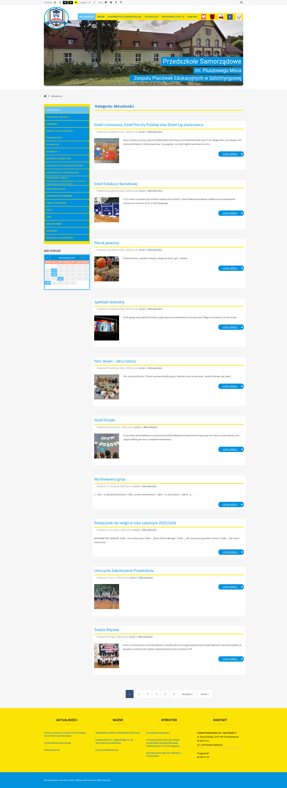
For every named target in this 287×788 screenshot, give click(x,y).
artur (142, 132)
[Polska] (203, 16)
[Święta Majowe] (106, 655)
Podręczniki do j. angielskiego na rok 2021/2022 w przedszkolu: (114, 741)
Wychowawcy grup (109, 479)
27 (48, 282)
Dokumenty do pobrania (59, 195)
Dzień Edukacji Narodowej (116, 183)
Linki (48, 216)
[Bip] (221, 16)
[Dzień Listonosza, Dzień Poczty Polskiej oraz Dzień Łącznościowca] (106, 150)
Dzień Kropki (104, 420)
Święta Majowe (106, 629)
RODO (49, 209)
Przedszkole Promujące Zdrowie (64, 165)
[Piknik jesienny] (106, 268)
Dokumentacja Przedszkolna (124, 16)
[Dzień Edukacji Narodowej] (106, 209)
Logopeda (51, 123)
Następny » (187, 694)
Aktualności (86, 16)
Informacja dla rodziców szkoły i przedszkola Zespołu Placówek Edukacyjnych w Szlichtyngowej (163, 742)
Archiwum (51, 230)
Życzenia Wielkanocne (106, 749)
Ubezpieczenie (53, 223)
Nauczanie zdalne (55, 188)
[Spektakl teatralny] (106, 327)
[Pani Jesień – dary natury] (106, 386)
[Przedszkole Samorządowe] (56, 18)
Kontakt (192, 16)
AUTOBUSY (51, 151)
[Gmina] (212, 16)
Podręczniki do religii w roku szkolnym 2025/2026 (135, 522)
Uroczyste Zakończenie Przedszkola (124, 570)
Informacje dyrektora (58, 158)
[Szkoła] (238, 16)
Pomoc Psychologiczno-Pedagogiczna (60, 134)
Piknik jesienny (106, 242)
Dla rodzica (151, 16)
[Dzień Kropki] (106, 446)
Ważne (100, 16)
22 (60, 278)
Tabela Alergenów (56, 202)
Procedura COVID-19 (173, 16)
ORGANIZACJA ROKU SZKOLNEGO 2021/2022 (117, 732)
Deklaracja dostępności (59, 237)
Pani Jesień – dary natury (115, 361)
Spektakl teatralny (109, 302)
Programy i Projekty (57, 116)
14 (54, 274)
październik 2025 (67, 257)
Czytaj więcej (233, 154)
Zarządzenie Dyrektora (158, 732)
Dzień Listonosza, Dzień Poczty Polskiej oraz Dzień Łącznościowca (148, 124)
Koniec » (205, 694)
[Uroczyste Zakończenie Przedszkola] (106, 596)
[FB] (230, 16)
